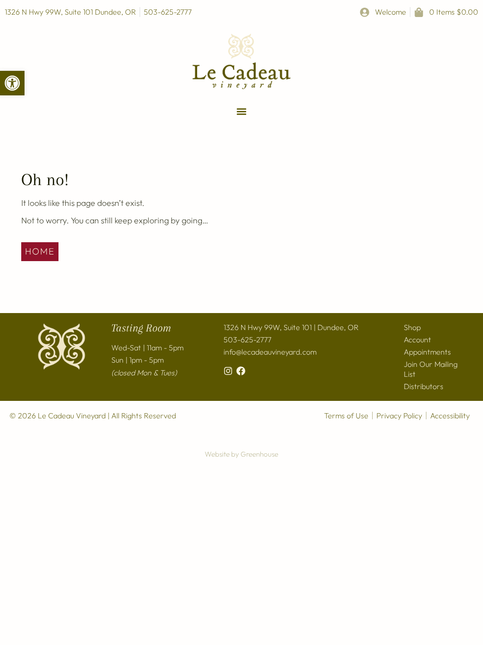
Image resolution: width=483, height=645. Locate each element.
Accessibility (450, 415)
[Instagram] (228, 370)
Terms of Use (346, 415)
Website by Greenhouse (241, 454)
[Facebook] (240, 370)
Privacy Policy (399, 415)
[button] (12, 83)
